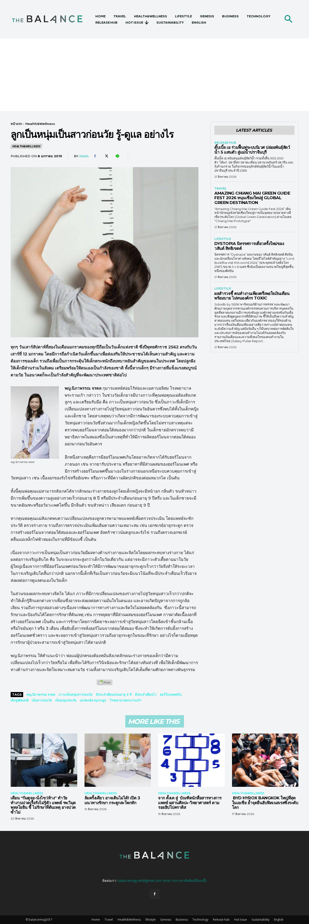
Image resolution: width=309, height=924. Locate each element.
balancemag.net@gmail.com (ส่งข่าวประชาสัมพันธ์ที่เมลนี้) (162, 880)
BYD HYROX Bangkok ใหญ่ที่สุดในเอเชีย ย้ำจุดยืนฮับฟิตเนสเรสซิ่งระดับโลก (265, 802)
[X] (106, 156)
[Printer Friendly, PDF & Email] (104, 684)
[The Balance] (51, 19)
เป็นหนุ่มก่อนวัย (66, 700)
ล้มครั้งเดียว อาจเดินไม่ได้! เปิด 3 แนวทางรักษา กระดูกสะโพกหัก (112, 800)
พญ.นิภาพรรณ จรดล (41, 694)
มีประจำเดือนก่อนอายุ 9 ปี (114, 694)
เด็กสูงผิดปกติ (19, 700)
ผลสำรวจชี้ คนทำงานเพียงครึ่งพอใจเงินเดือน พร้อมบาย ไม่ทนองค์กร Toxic (251, 296)
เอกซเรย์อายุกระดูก (93, 700)
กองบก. (84, 156)
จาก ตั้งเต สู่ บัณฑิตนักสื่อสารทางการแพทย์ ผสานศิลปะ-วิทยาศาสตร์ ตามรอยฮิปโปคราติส (190, 802)
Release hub (225, 142)
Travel (220, 188)
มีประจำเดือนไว (145, 694)
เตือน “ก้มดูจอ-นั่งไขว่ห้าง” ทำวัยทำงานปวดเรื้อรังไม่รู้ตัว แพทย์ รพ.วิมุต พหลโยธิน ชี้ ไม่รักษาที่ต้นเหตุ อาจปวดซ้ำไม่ (43, 805)
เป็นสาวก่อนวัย (42, 700)
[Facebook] (95, 156)
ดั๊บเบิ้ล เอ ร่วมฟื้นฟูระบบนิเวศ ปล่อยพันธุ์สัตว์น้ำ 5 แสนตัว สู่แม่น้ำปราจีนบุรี (252, 150)
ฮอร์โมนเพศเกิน (171, 694)
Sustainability (260, 919)
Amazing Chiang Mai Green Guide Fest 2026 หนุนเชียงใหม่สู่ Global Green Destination (252, 198)
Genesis (165, 919)
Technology (200, 919)
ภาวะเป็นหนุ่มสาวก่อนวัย (75, 694)
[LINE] (117, 156)
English (278, 919)
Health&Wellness (40, 124)
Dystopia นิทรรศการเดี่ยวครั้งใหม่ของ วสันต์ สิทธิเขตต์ (249, 246)
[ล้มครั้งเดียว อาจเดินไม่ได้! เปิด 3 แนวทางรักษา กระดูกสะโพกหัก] (117, 760)
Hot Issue (240, 919)
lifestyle (222, 239)
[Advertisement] (154, 75)
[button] (288, 19)
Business (182, 919)
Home (95, 919)
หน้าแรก (16, 124)
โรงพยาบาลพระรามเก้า (125, 700)
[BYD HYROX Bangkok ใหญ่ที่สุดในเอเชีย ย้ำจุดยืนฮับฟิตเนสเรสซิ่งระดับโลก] (265, 760)
